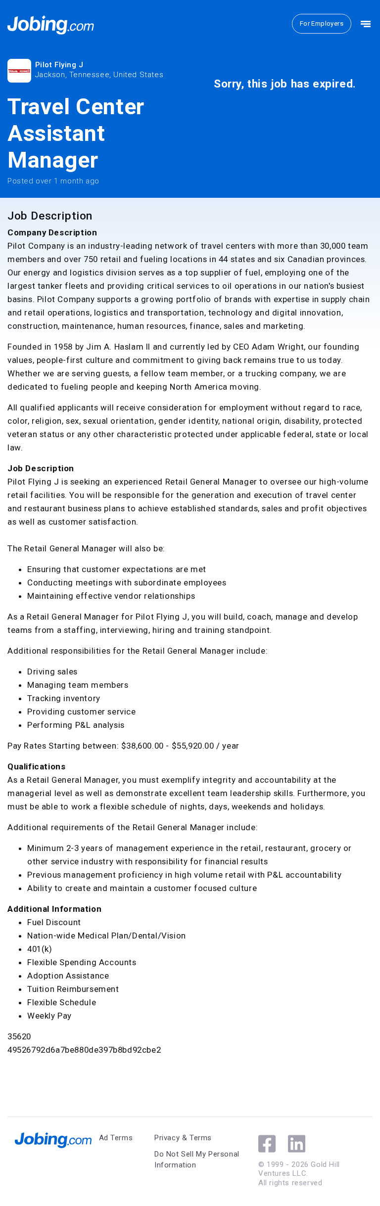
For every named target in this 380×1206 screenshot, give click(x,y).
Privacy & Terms (183, 1137)
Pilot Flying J (59, 64)
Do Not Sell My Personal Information (196, 1160)
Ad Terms (116, 1137)
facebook (267, 1144)
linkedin (296, 1144)
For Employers (321, 23)
